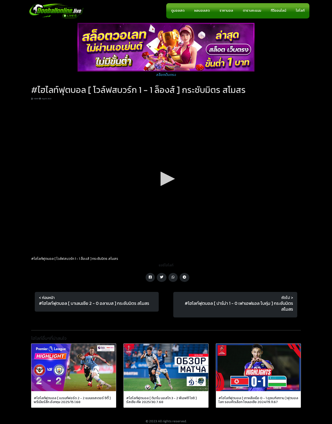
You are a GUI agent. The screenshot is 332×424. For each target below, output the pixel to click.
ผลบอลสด (202, 10)
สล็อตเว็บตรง (166, 74)
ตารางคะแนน (252, 10)
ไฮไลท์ (300, 10)
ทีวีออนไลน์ (278, 10)
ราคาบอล (226, 10)
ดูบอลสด (177, 10)
